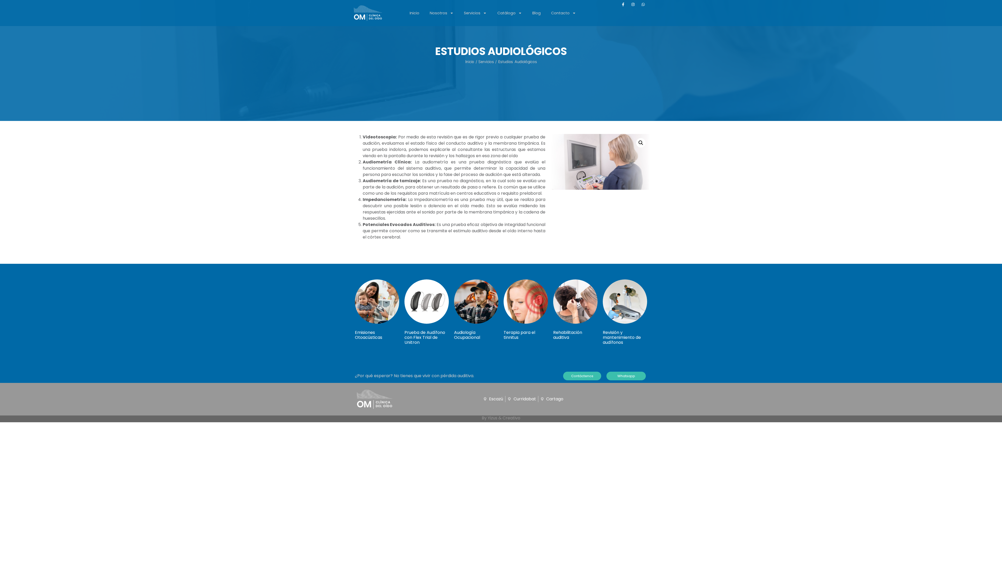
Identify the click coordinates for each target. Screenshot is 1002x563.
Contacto (560, 13)
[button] (641, 143)
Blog (536, 13)
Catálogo (506, 13)
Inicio (414, 13)
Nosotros (438, 13)
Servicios (472, 13)
